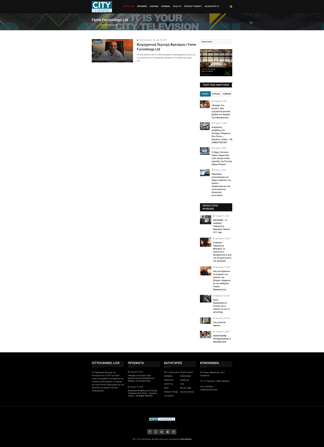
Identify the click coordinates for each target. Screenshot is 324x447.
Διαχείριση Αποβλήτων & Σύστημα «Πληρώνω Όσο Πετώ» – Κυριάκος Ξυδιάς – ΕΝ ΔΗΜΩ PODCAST (142, 393)
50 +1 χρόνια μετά (171, 372)
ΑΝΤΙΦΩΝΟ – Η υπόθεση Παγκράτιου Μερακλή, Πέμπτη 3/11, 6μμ (221, 226)
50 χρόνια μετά (186, 372)
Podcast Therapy (171, 392)
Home (96, 25)
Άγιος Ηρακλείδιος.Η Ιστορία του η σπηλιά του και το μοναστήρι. (221, 306)
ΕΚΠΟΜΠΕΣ (142, 6)
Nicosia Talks (185, 388)
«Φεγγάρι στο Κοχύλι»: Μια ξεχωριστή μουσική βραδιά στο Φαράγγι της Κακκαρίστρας (221, 111)
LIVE (182, 384)
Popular (216, 94)
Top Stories (169, 396)
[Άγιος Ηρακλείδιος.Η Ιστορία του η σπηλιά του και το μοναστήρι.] (205, 298)
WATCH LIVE (129, 6)
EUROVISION (185, 376)
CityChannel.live (145, 40)
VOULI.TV (177, 6)
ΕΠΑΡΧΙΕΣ (154, 6)
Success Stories (187, 392)
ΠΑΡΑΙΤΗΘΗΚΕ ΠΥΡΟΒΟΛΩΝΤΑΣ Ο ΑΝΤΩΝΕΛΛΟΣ (222, 339)
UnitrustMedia (185, 439)
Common (227, 94)
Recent (205, 94)
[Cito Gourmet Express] (205, 320)
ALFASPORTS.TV (212, 6)
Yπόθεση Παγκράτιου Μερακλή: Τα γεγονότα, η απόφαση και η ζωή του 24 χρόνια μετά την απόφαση (222, 251)
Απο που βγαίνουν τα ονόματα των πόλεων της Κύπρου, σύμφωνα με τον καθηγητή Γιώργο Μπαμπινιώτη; (221, 280)
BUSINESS (168, 376)
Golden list (184, 380)
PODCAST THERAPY (193, 6)
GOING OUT (169, 380)
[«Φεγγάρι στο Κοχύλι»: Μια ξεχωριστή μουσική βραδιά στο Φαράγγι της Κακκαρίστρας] (205, 104)
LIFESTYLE (168, 384)
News (166, 388)
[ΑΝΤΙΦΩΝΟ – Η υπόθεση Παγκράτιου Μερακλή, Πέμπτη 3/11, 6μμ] (205, 219)
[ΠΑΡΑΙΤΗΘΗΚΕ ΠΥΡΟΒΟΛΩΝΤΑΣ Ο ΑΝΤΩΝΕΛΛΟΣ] (205, 334)
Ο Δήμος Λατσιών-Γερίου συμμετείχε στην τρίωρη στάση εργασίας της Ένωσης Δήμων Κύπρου (222, 158)
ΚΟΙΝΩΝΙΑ (165, 6)
